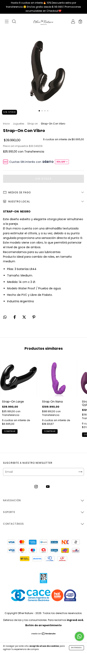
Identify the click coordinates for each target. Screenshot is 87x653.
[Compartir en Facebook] (15, 317)
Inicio (6, 123)
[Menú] (7, 22)
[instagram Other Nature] (36, 487)
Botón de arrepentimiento (43, 625)
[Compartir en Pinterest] (34, 317)
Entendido (76, 648)
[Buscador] (14, 22)
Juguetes (18, 123)
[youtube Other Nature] (48, 487)
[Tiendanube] (43, 634)
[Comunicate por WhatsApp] (79, 636)
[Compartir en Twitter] (24, 317)
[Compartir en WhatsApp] (5, 317)
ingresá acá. (75, 620)
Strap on (32, 123)
